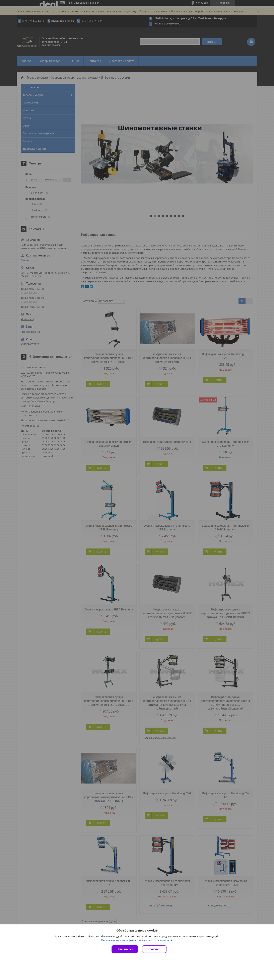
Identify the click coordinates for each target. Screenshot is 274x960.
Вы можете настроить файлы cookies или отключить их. (135, 940)
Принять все (125, 949)
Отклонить (154, 949)
